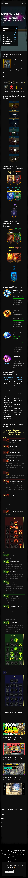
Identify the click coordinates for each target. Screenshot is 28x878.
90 (14, 41)
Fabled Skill (16, 356)
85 (14, 35)
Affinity (2, 818)
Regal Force (17, 333)
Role (2, 822)
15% (15, 37)
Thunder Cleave (18, 290)
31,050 (15, 28)
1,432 (15, 30)
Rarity (2, 827)
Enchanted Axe (17, 311)
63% (15, 39)
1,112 (15, 32)
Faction (2, 814)
